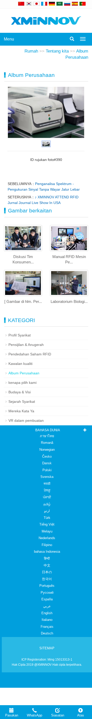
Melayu (47, 531)
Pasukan (11, 715)
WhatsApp (34, 715)
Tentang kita (57, 51)
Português (46, 586)
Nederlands (47, 538)
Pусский (47, 592)
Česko (47, 456)
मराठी (47, 484)
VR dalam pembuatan (26, 420)
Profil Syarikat (19, 335)
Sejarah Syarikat (21, 401)
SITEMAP (46, 648)
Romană (47, 443)
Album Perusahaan (23, 373)
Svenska (46, 477)
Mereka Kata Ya (21, 411)
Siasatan (57, 715)
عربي (47, 606)
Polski (47, 470)
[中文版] (21, 3)
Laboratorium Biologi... (69, 301)
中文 (47, 565)
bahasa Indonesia (47, 551)
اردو (47, 511)
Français (47, 627)
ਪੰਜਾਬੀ (47, 497)
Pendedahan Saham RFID (29, 354)
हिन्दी (47, 558)
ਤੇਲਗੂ (47, 490)
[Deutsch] (52, 3)
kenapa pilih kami (22, 383)
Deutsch (47, 633)
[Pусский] (67, 3)
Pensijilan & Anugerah (26, 345)
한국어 (47, 579)
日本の (47, 572)
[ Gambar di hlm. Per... (23, 301)
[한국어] (29, 3)
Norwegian (47, 449)
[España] (75, 3)
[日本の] (37, 3)
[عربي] (59, 3)
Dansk (47, 463)
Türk (47, 518)
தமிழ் (47, 504)
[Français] (44, 3)
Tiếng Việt (46, 524)
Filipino (47, 545)
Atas (80, 715)
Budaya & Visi (19, 392)
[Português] (82, 3)
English (46, 613)
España (47, 599)
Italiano (47, 620)
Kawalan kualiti (20, 364)
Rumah (31, 51)
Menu (9, 39)
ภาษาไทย (47, 436)
